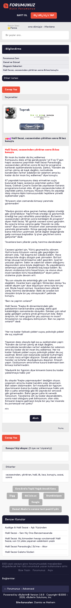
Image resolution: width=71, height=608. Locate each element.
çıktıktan (26, 475)
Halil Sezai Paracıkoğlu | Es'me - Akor (26, 546)
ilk (39, 475)
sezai (60, 475)
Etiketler (10, 467)
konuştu (51, 475)
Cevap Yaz (11, 89)
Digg (12, 496)
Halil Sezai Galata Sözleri (19, 552)
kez (44, 475)
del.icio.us (31, 496)
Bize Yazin (24, 570)
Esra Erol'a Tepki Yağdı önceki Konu (35, 489)
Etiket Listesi (11, 78)
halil (35, 475)
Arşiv (50, 570)
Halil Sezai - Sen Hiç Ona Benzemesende (28, 533)
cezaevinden (13, 475)
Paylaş (61, 428)
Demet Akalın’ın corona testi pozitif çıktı (35, 509)
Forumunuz (39, 570)
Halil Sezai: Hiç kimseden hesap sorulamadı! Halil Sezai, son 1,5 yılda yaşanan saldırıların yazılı (32, 540)
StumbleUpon (54, 496)
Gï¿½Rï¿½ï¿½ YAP (43, 15)
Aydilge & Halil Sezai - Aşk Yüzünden (26, 527)
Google (35, 502)
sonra (9, 477)
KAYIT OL (22, 15)
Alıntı (36, 418)
